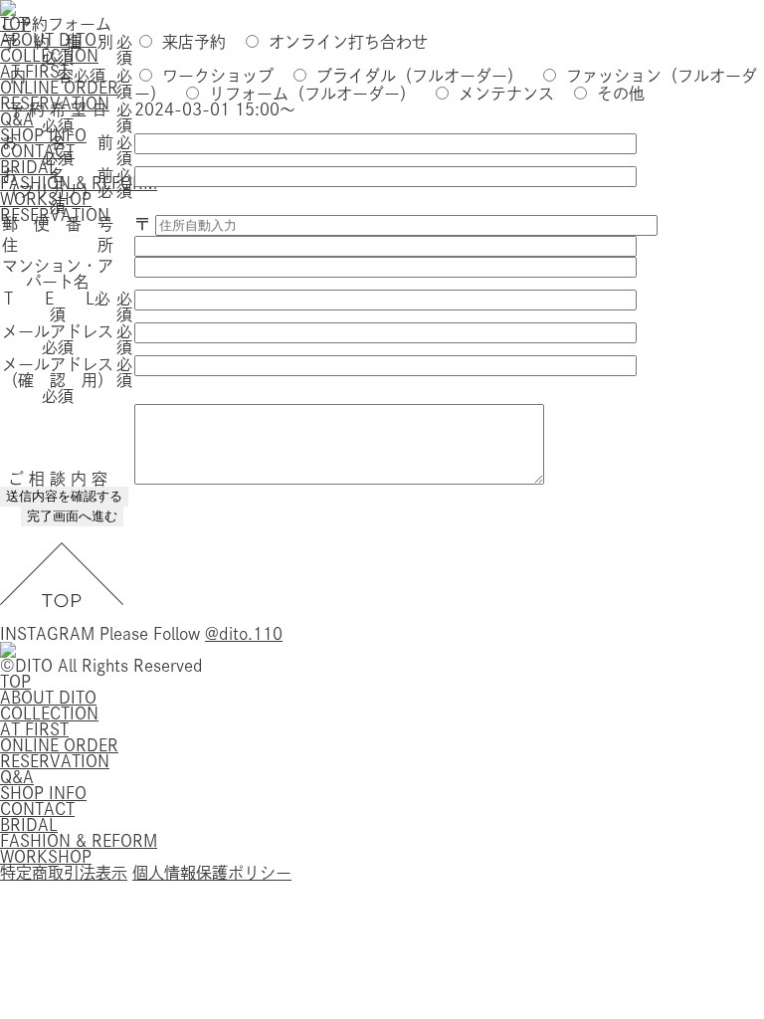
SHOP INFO (43, 793)
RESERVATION (54, 761)
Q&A (17, 777)
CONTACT (37, 809)
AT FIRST (34, 729)
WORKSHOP (46, 857)
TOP (15, 682)
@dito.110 (244, 634)
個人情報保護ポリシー (211, 873)
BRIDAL (29, 825)
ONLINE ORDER (59, 745)
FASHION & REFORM (78, 841)
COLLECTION (49, 713)
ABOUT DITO (48, 698)
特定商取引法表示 (63, 873)
